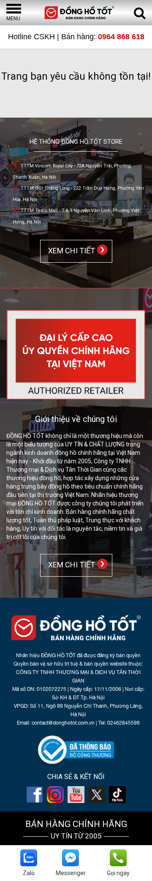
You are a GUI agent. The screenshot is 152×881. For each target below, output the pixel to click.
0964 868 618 (121, 36)
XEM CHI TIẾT (70, 250)
